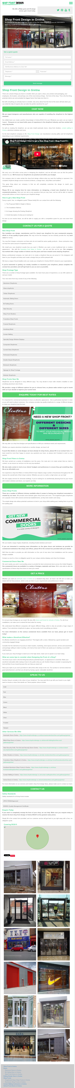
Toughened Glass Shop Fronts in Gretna (17, 1080)
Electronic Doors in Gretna (13, 1070)
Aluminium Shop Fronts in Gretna (15, 1082)
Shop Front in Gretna (10, 1066)
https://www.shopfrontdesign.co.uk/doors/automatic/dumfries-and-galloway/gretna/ (45, 735)
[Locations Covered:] (3, 3)
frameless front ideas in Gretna (31, 249)
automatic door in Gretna (25, 578)
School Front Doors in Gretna (13, 1086)
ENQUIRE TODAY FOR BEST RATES (37, 395)
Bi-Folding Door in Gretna (13, 1072)
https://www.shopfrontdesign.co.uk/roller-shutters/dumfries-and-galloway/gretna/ (44, 755)
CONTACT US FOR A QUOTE (37, 226)
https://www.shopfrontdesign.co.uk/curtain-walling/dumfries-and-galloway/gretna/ (45, 774)
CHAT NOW (37, 109)
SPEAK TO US (37, 675)
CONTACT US (38, 789)
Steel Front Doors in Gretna (13, 1074)
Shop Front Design (33, 134)
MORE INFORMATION (37, 486)
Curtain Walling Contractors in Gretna (15, 1084)
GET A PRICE (37, 573)
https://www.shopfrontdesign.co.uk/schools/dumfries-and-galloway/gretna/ (41, 780)
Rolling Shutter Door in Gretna (13, 1076)
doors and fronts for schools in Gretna (47, 620)
